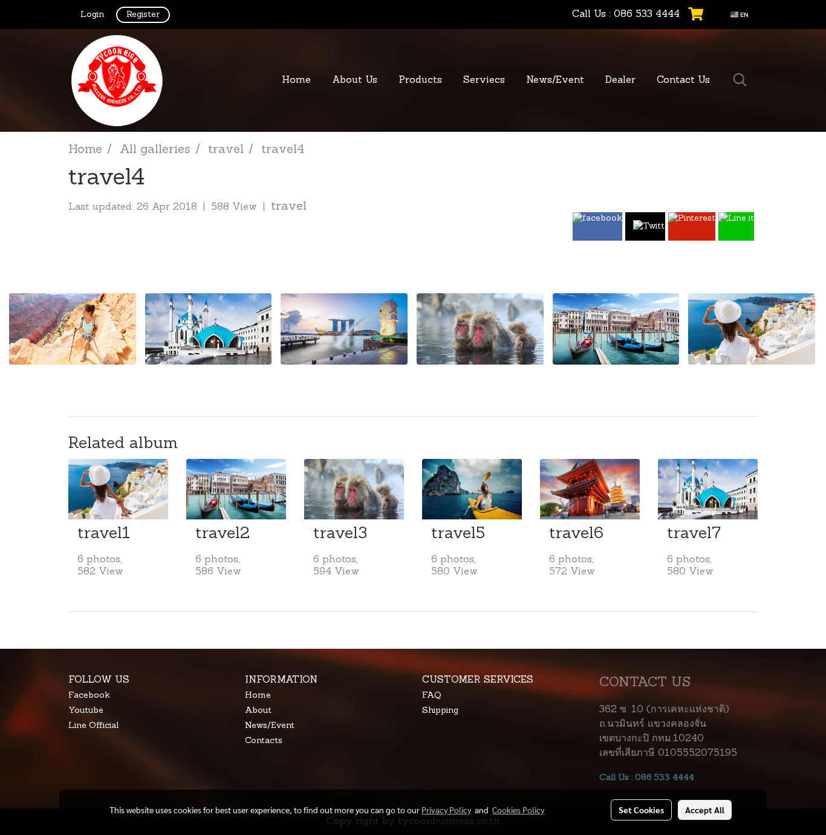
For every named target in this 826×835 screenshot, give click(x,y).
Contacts (263, 741)
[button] (740, 80)
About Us (354, 80)
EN (743, 14)
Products (420, 80)
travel (289, 207)
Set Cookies (641, 809)
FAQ (431, 695)
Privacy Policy (446, 809)
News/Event (555, 80)
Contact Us (683, 80)
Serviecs (484, 80)
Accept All (704, 809)
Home (296, 80)
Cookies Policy (518, 809)
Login (92, 14)
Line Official (93, 725)
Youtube (85, 710)
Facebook (89, 695)
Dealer (620, 80)
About (258, 710)
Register (143, 14)
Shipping (440, 710)
